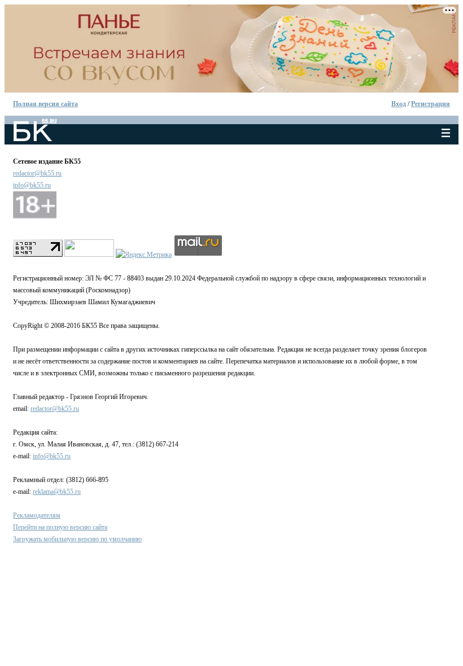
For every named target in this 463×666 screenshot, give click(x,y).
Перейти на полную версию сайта (60, 527)
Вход (398, 104)
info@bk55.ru (32, 185)
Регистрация (430, 104)
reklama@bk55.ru (57, 492)
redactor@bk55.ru (37, 173)
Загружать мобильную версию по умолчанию (77, 539)
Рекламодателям (36, 515)
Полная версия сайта (45, 104)
